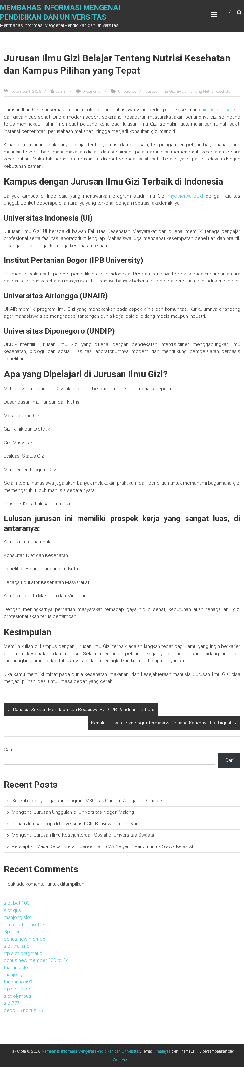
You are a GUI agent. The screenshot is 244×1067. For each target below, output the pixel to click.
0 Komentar (92, 91)
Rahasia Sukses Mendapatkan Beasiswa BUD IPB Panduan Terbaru (80, 709)
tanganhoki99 (18, 982)
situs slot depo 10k (24, 925)
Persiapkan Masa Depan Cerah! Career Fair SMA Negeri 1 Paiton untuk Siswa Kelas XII (103, 846)
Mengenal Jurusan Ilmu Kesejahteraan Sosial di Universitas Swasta (83, 835)
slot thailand (17, 946)
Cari (8, 749)
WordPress (122, 1059)
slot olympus (17, 996)
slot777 (11, 1003)
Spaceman (15, 931)
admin (61, 91)
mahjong (13, 974)
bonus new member (25, 939)
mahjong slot (17, 917)
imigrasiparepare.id (219, 109)
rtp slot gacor (18, 989)
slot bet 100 (16, 903)
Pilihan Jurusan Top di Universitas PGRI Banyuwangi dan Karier (77, 823)
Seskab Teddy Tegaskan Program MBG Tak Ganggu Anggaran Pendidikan (90, 801)
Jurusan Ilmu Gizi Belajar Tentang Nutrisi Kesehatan (189, 91)
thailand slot (17, 967)
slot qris (12, 910)
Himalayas (162, 1051)
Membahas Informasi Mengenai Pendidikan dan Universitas (90, 1051)
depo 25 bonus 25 (23, 1010)
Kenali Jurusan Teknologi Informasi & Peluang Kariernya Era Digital (164, 723)
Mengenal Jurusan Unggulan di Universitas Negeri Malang (73, 812)
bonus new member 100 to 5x (36, 960)
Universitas (127, 91)
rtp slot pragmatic (23, 953)
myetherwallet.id (185, 196)
